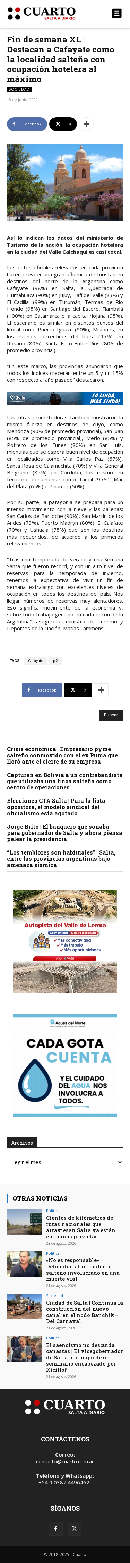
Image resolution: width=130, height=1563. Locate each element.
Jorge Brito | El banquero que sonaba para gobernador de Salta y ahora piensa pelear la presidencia (64, 832)
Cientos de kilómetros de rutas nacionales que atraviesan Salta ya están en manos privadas (80, 1227)
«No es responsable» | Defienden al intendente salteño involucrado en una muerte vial (83, 1269)
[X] (74, 1529)
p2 (55, 660)
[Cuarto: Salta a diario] (47, 13)
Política (53, 1211)
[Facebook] (56, 1529)
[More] (86, 124)
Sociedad (19, 89)
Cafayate (35, 660)
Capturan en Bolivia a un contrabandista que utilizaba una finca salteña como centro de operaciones (65, 781)
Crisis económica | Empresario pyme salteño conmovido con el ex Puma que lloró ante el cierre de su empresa (62, 755)
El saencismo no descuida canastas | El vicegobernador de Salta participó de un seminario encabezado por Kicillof (84, 1357)
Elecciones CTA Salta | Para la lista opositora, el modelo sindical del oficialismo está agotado (56, 807)
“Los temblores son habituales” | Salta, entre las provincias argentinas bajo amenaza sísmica (61, 858)
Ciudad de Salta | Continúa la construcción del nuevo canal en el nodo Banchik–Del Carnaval (84, 1312)
